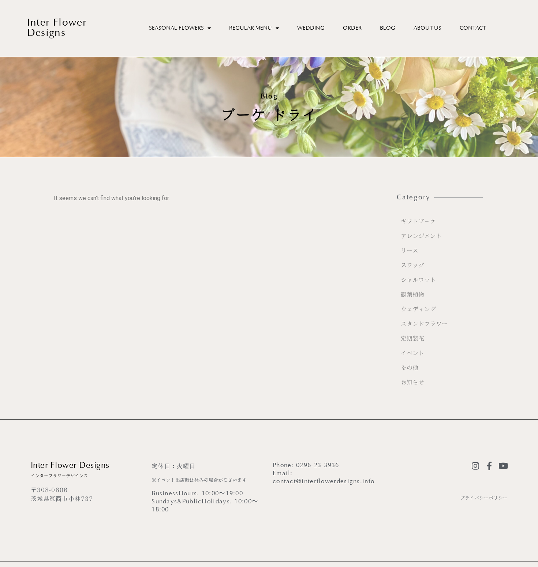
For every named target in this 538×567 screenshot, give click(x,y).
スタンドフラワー (424, 323)
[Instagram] (475, 466)
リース (409, 250)
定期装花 (412, 338)
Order (352, 28)
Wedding (311, 28)
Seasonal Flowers (176, 28)
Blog (387, 28)
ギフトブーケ (418, 221)
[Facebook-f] (489, 466)
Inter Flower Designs (57, 28)
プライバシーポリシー (484, 498)
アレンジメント (421, 236)
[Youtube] (503, 466)
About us (427, 28)
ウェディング (418, 309)
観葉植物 (412, 294)
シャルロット (418, 280)
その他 (409, 367)
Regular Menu (250, 28)
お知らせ (412, 382)
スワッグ (412, 265)
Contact (473, 28)
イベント (412, 353)
